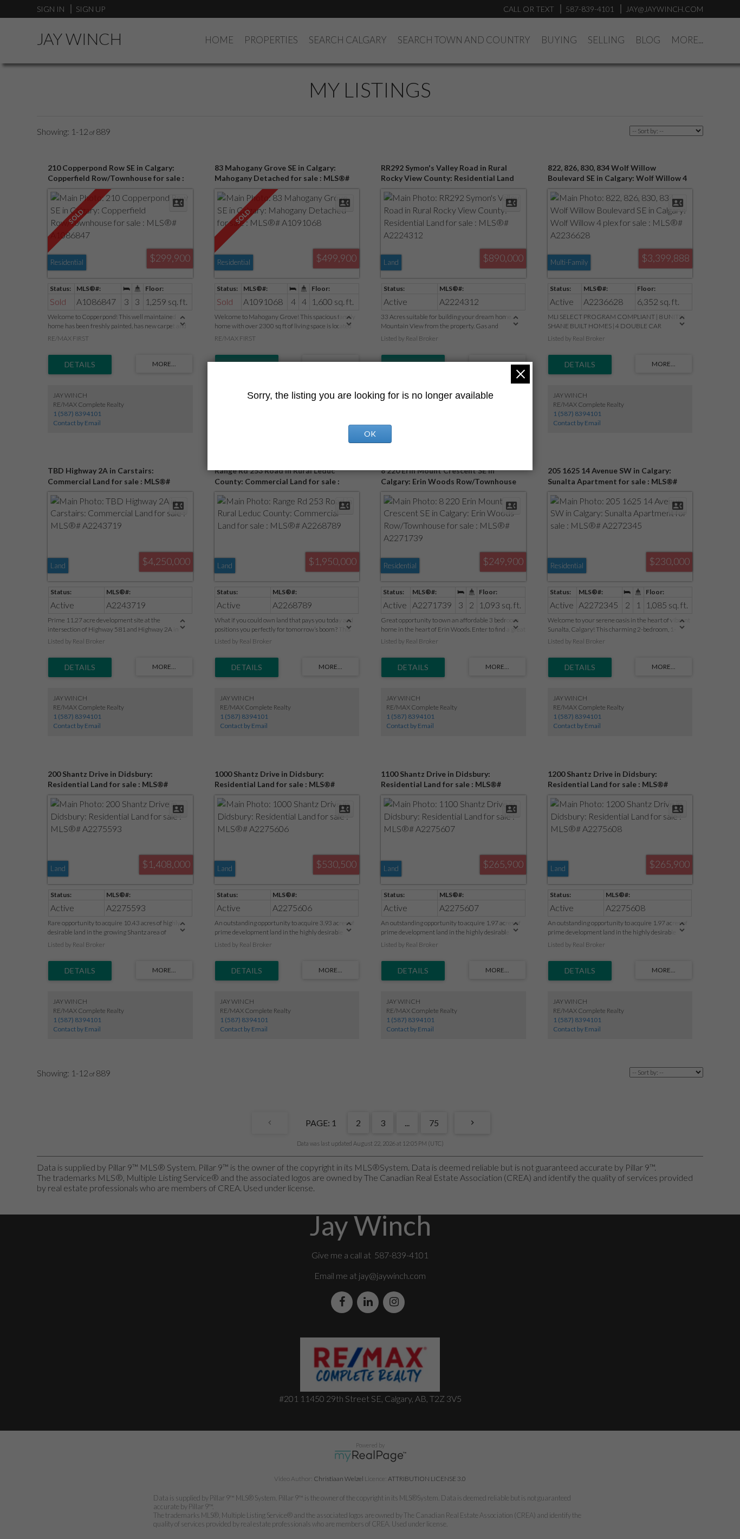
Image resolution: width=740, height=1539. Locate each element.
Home (219, 40)
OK (370, 433)
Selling (606, 40)
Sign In (50, 9)
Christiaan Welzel (338, 1479)
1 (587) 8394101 (77, 414)
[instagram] (396, 1302)
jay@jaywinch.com (392, 1275)
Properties (271, 40)
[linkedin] (370, 1302)
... (407, 1123)
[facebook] (344, 1302)
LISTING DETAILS (80, 364)
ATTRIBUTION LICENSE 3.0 (427, 1479)
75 (434, 1123)
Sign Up (90, 9)
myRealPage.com (370, 1456)
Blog (647, 40)
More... (687, 40)
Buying (559, 40)
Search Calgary (348, 40)
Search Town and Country (464, 40)
